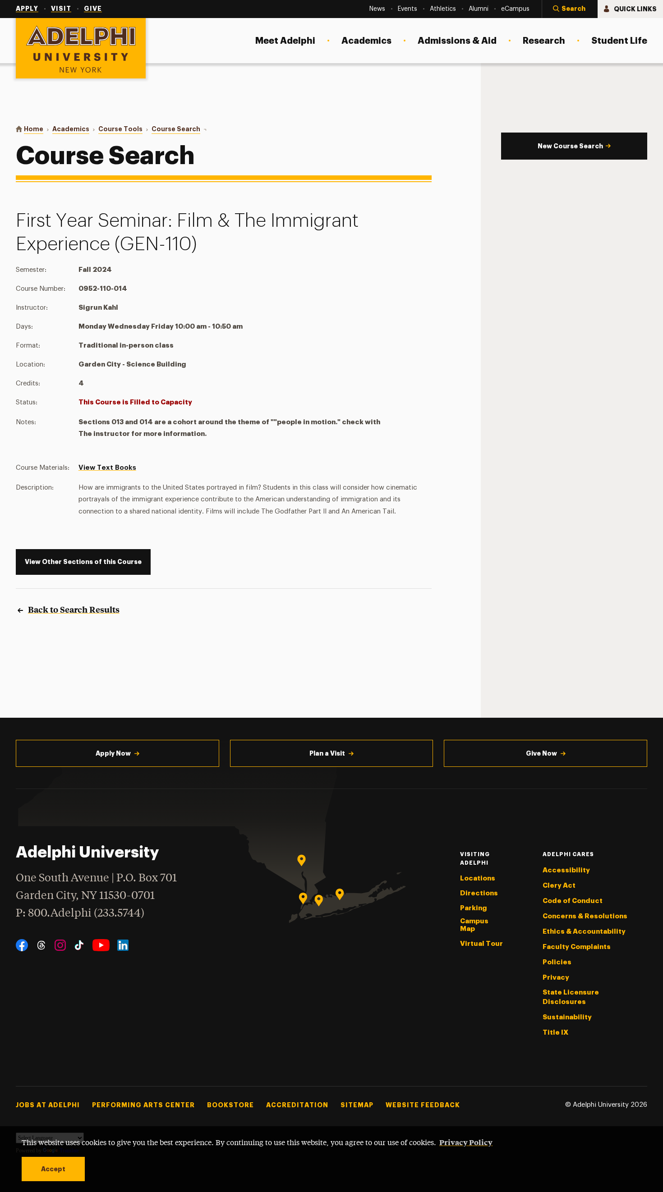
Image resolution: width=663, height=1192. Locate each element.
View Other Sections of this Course (83, 562)
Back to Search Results (74, 609)
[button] (570, 9)
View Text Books (107, 467)
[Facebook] (22, 945)
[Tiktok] (79, 945)
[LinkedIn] (123, 945)
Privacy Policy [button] (466, 1142)
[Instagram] (60, 945)
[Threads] (41, 945)
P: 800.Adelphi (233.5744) (80, 913)
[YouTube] (101, 945)
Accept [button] (53, 1169)
